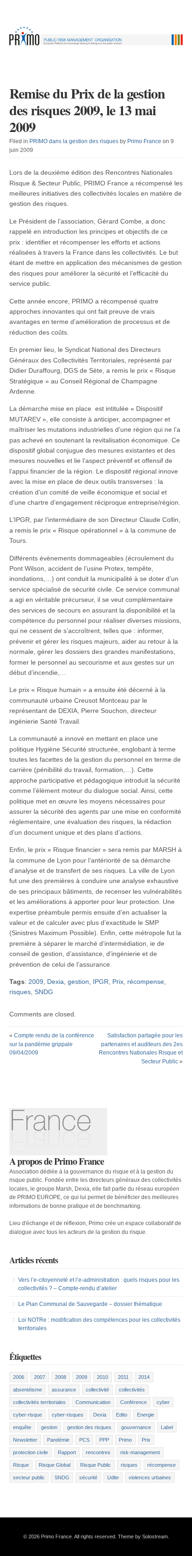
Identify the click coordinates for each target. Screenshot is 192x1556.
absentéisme (27, 1389)
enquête (22, 1427)
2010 (102, 1377)
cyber (163, 1402)
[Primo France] (96, 45)
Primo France (144, 141)
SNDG (43, 992)
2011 (123, 1377)
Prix (117, 981)
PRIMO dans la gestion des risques (73, 141)
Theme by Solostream (143, 1536)
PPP (104, 1440)
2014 (144, 1377)
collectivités (132, 1389)
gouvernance (136, 1427)
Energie (145, 1415)
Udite (113, 1477)
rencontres (98, 1452)
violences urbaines (150, 1477)
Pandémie (58, 1440)
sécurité (88, 1477)
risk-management (140, 1452)
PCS (84, 1440)
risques (20, 992)
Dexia (55, 981)
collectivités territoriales (39, 1402)
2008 (60, 1377)
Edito (121, 1415)
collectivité (97, 1389)
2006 (18, 1377)
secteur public (29, 1477)
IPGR (101, 981)
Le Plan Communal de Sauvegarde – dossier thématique (90, 1304)
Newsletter (25, 1440)
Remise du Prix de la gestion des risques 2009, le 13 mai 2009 (87, 110)
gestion (78, 981)
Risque (21, 1465)
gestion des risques (89, 1427)
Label (167, 1427)
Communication (92, 1402)
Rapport (67, 1452)
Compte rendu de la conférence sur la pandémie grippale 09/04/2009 (51, 1044)
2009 (35, 981)
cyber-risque (27, 1415)
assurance (64, 1389)
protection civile (30, 1452)
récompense (145, 981)
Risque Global (54, 1465)
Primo (125, 1440)
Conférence (133, 1402)
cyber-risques (67, 1415)
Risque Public (95, 1465)
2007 (39, 1377)
